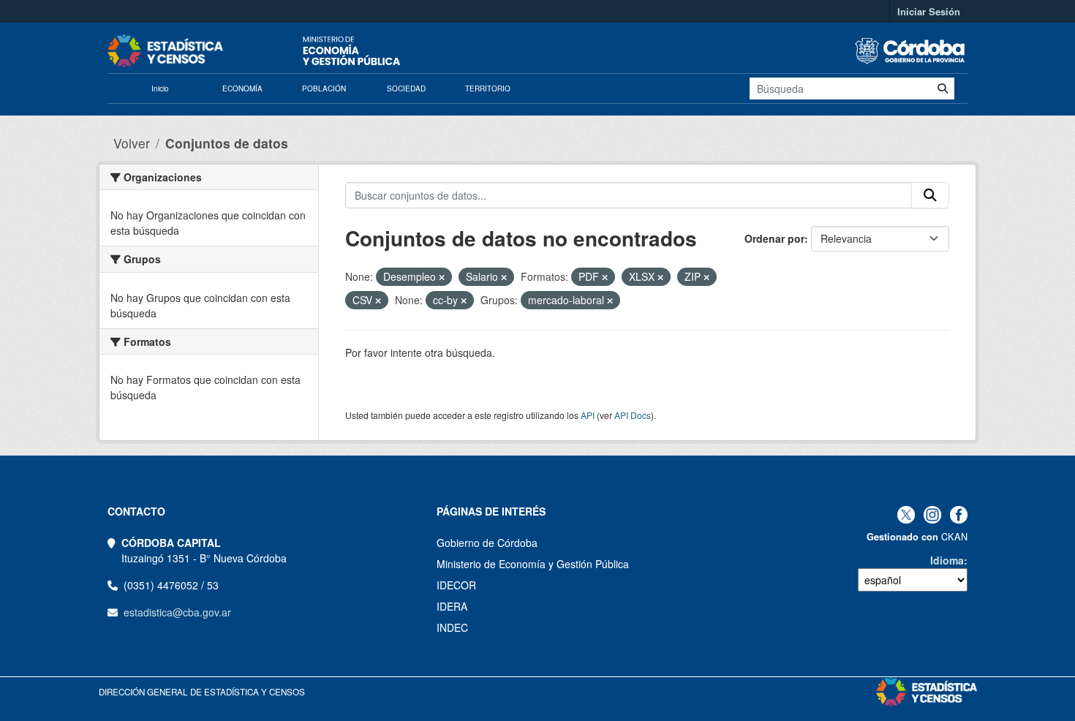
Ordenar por (774, 238)
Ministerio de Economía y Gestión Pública (533, 563)
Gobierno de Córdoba (487, 542)
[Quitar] (442, 277)
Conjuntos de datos (226, 143)
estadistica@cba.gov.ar (177, 612)
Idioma (947, 560)
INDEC (452, 627)
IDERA (452, 606)
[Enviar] (942, 88)
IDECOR (456, 585)
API (588, 415)
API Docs (632, 415)
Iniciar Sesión (928, 11)
